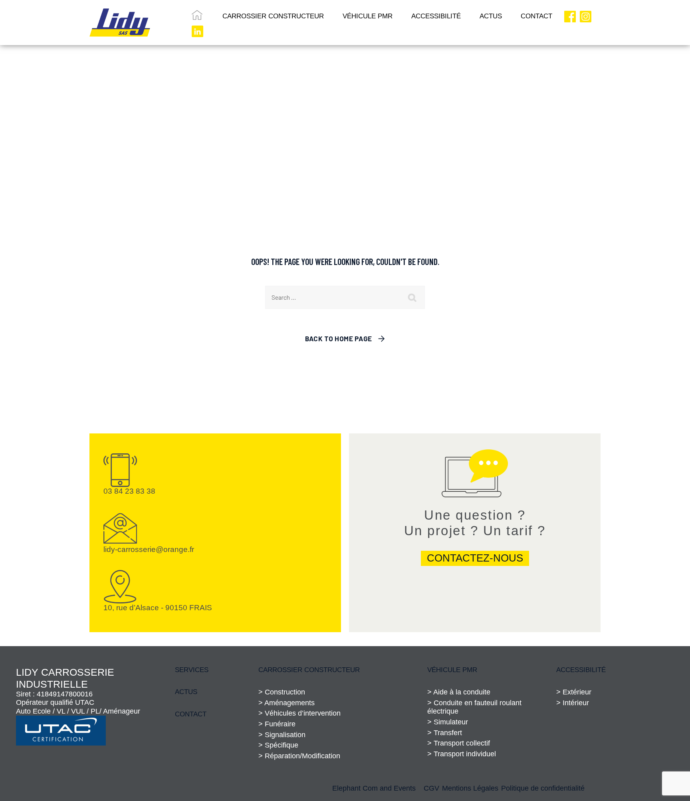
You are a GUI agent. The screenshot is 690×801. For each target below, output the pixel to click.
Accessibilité (436, 16)
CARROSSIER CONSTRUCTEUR (273, 16)
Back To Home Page (338, 338)
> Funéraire (276, 724)
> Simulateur (447, 722)
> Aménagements (286, 703)
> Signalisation (281, 735)
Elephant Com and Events (374, 788)
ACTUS (491, 16)
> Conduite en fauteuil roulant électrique (474, 707)
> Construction (281, 692)
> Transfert (444, 733)
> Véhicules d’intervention (299, 713)
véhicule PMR (452, 670)
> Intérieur (572, 703)
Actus (186, 692)
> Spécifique (278, 745)
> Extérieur (573, 692)
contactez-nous (475, 558)
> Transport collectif (458, 743)
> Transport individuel (461, 754)
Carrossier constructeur (309, 670)
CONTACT (536, 16)
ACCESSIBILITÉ (581, 670)
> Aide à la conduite (458, 692)
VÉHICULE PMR (368, 16)
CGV (431, 788)
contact (190, 714)
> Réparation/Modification (299, 756)
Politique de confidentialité (543, 788)
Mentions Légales (470, 788)
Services (191, 670)
